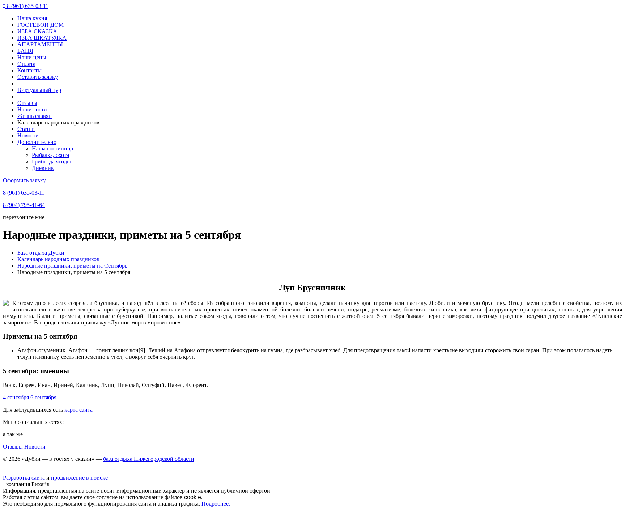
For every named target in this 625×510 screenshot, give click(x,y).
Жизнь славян (34, 116)
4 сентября (16, 397)
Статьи (26, 129)
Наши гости (32, 109)
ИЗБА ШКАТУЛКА (42, 38)
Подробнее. (215, 504)
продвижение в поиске (79, 478)
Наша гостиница (52, 148)
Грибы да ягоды (51, 161)
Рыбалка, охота (50, 155)
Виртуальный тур (39, 90)
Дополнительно (36, 142)
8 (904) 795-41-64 (24, 205)
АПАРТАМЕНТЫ (40, 44)
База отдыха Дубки (40, 253)
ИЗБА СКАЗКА (37, 31)
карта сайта (78, 410)
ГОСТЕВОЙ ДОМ (40, 25)
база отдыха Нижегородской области (148, 459)
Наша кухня (32, 18)
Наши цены (31, 57)
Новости (28, 135)
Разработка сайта (24, 478)
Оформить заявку (24, 180)
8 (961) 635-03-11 (26, 6)
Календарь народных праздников (58, 259)
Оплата (26, 64)
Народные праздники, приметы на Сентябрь (72, 266)
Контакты (29, 70)
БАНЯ (25, 51)
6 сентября (43, 397)
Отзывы (27, 103)
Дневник (43, 168)
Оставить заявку (37, 77)
